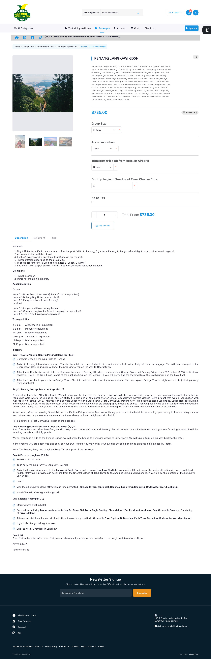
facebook (20, 627)
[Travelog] (41, 38)
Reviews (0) (191, 112)
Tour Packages (23, 621)
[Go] (138, 13)
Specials (192, 28)
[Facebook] (33, 38)
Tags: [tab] (53, 237)
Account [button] (121, 28)
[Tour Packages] (25, 38)
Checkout (149, 28)
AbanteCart (194, 654)
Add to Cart (104, 225)
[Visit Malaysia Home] (16, 38)
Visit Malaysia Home (79, 28)
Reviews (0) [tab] (39, 237)
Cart (136, 28)
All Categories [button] (25, 28)
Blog (18, 633)
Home (17, 46)
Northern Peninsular (67, 46)
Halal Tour (29, 46)
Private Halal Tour (45, 46)
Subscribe (142, 593)
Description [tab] (21, 237)
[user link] (196, 12)
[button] (189, 12)
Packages (104, 28)
